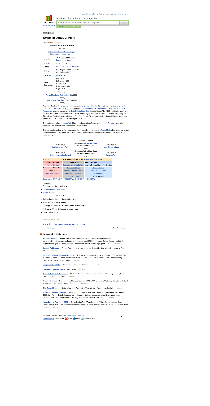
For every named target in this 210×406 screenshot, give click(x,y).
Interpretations (74, 26)
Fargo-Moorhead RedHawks (54, 292)
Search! (124, 23)
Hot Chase (51, 228)
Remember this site (88, 14)
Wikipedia (62, 26)
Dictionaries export (48, 318)
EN (126, 14)
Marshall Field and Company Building (58, 255)
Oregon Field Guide (51, 248)
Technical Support (71, 315)
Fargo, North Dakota (51, 265)
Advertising (81, 315)
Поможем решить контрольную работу (70, 224)
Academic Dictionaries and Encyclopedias (76, 18)
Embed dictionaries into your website (110, 14)
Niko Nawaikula (119, 228)
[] (70, 72)
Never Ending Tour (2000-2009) (56, 302)
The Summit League (51, 288)
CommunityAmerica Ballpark (54, 269)
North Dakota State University (55, 274)
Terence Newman (50, 238)
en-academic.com (49, 26)
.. (73, 176)
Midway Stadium (50, 281)
